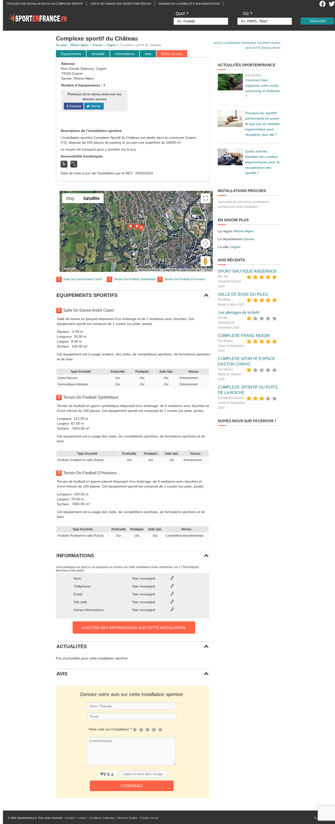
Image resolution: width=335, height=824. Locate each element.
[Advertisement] (169, 93)
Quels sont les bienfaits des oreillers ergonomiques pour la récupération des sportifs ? (262, 162)
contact (82, 817)
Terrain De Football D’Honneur (184, 279)
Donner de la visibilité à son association (189, 3)
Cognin (111, 45)
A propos (70, 817)
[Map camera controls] (205, 243)
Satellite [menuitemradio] (91, 198)
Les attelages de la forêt (238, 312)
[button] (141, 228)
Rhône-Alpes (79, 45)
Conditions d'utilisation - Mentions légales (113, 817)
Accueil (61, 45)
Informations (124, 54)
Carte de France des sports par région (120, 3)
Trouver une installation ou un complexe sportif (45, 3)
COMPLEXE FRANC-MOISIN (244, 336)
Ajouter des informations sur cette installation (134, 628)
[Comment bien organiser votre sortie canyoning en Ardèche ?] (230, 82)
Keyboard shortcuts (149, 270)
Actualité (98, 54)
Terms (207, 270)
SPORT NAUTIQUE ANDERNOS (247, 271)
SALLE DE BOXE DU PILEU (243, 294)
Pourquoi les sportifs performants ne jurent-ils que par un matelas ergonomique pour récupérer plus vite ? (262, 124)
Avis (148, 54)
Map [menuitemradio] (70, 198)
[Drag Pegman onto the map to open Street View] (205, 261)
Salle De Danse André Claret (82, 279)
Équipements (71, 54)
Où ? (247, 13)
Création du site (149, 817)
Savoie (97, 45)
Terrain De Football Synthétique (135, 279)
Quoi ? (182, 13)
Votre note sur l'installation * (110, 729)
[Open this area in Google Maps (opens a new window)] (69, 268)
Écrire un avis (171, 54)
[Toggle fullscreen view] (205, 198)
